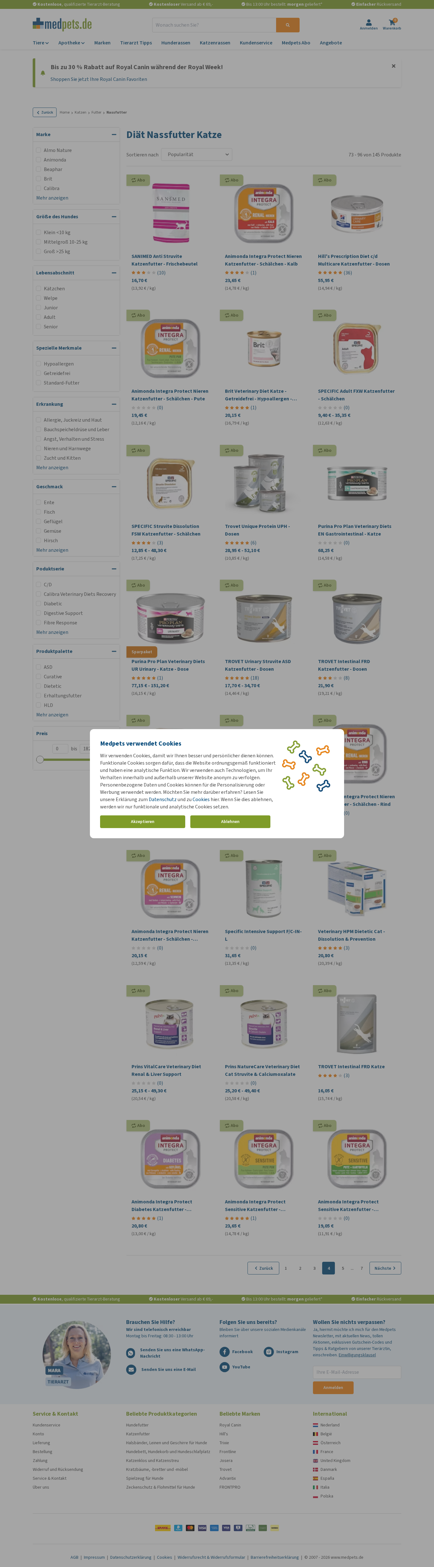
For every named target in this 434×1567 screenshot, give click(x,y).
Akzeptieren (142, 822)
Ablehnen (230, 822)
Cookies (201, 799)
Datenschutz (163, 799)
